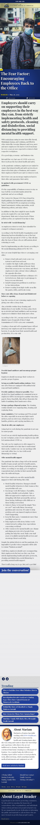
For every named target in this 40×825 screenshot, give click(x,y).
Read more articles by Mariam (13, 765)
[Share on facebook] (3, 679)
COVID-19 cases (13, 787)
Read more (5, 819)
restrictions (9, 139)
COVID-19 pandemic (18, 787)
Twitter (23, 1)
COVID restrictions (3, 787)
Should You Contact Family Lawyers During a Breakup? (27, 777)
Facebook (20, 1)
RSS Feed (17, 1)
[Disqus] (20, 599)
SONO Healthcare (29, 735)
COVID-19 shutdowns (24, 787)
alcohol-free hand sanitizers (11, 394)
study (21, 469)
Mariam (4, 95)
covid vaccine (8, 787)
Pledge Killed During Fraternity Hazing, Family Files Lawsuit (8, 778)
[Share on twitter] (7, 679)
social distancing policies (13, 249)
